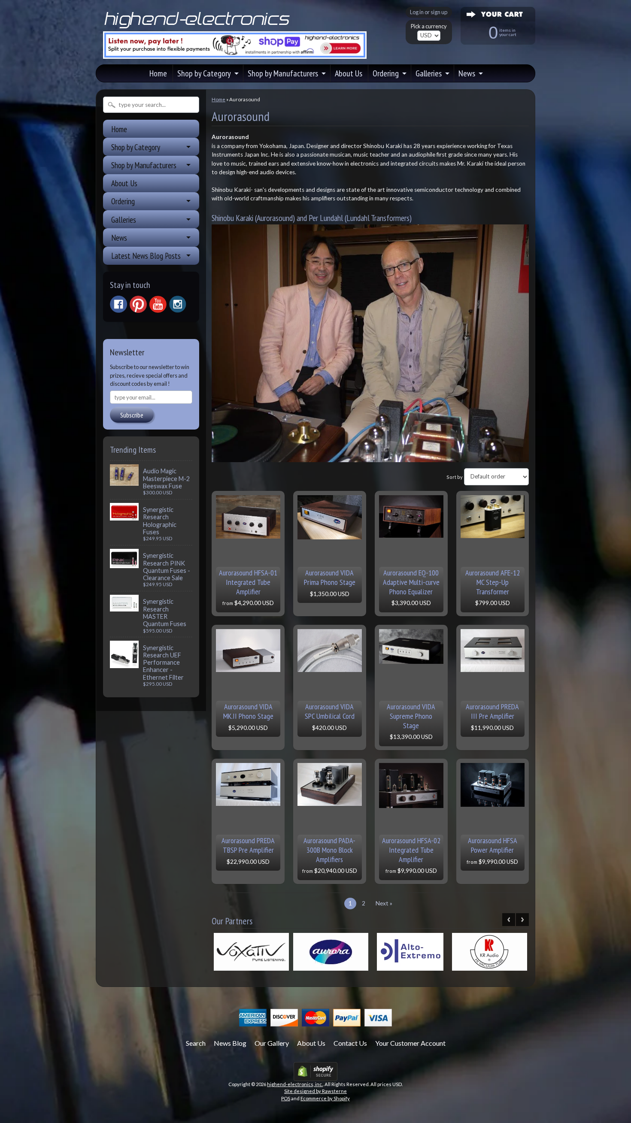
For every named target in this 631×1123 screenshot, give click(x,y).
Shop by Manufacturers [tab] (143, 165)
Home (158, 73)
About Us (348, 73)
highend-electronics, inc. (295, 1084)
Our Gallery (272, 1043)
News (466, 73)
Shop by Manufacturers (283, 73)
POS (285, 1098)
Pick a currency (429, 26)
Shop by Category (204, 73)
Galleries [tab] (123, 219)
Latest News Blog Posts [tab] (146, 255)
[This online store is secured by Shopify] (315, 1076)
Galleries (429, 73)
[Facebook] (118, 304)
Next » (384, 903)
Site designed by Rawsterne (315, 1091)
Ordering (386, 73)
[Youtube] (158, 304)
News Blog (230, 1043)
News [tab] (119, 237)
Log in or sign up (428, 12)
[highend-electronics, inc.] (199, 27)
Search (196, 1043)
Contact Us (350, 1043)
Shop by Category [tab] (135, 147)
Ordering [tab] (123, 201)
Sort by (454, 476)
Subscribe (131, 415)
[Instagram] (177, 304)
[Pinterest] (138, 304)
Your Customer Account (410, 1043)
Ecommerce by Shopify (325, 1098)
